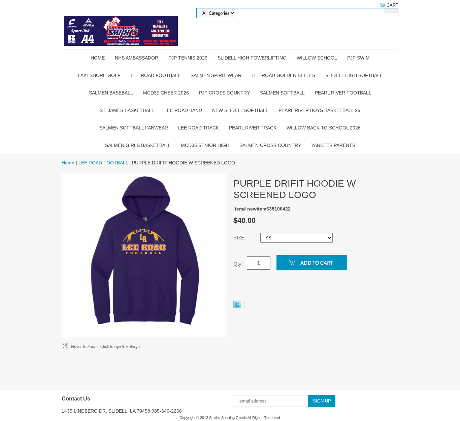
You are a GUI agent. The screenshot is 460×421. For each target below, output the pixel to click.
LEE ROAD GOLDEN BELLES (283, 75)
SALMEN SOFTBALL (282, 92)
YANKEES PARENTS (333, 145)
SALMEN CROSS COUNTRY (270, 145)
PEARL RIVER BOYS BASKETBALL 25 (319, 110)
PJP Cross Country (224, 92)
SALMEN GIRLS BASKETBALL (138, 145)
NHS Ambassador (136, 58)
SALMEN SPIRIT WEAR (216, 75)
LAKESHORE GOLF (99, 75)
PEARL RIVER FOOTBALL (343, 92)
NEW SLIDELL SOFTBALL (240, 110)
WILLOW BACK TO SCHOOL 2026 (324, 127)
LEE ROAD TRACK (198, 127)
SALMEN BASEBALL (111, 92)
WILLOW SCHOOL (317, 58)
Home (98, 58)
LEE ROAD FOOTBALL (155, 75)
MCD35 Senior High (205, 145)
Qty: (238, 264)
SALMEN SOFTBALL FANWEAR (133, 127)
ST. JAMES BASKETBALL (127, 110)
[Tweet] (237, 306)
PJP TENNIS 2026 (187, 58)
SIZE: (240, 237)
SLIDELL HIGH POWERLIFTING (252, 58)
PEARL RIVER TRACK (252, 127)
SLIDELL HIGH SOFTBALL (354, 75)
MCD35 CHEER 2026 (166, 92)
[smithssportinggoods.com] (120, 30)
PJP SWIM (358, 58)
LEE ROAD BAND (183, 110)
